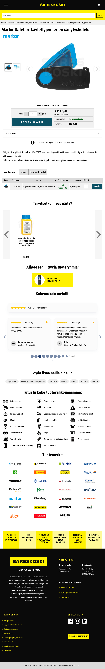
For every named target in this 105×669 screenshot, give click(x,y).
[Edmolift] (89, 473)
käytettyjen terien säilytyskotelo (33, 381)
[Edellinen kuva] (29, 69)
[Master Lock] (40, 500)
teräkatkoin (53, 381)
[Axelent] (40, 465)
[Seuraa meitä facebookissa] (70, 621)
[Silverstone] (64, 508)
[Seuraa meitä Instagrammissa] (77, 621)
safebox (64, 381)
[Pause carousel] (52, 360)
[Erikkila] (15, 482)
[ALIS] (15, 465)
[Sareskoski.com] (28, 565)
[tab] (10, 172)
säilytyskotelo (12, 381)
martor (73, 381)
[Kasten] (89, 482)
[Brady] (89, 465)
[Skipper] (89, 508)
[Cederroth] (15, 473)
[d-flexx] (64, 473)
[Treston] (40, 517)
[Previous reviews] (5, 337)
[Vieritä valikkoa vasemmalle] (6, 234)
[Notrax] (15, 508)
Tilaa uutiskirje (78, 636)
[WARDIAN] (64, 517)
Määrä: (21, 114)
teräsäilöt (84, 381)
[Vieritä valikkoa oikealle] (98, 234)
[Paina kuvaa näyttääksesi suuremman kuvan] (6, 186)
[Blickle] (64, 465)
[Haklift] (40, 482)
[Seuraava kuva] (96, 69)
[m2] (64, 491)
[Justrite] (64, 482)
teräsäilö (95, 381)
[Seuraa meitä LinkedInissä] (84, 621)
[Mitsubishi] (64, 500)
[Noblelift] (89, 500)
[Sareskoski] (40, 508)
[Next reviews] (100, 337)
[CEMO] (40, 473)
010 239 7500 (68, 142)
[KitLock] (15, 491)
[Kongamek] (40, 491)
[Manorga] (89, 491)
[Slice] (15, 517)
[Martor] (15, 500)
